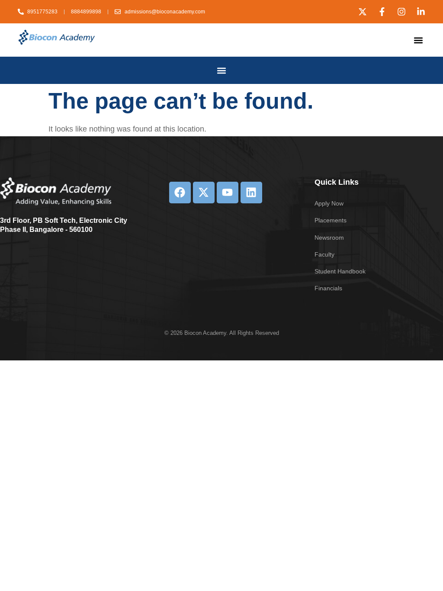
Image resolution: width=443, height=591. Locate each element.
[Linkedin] (251, 192)
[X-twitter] (362, 11)
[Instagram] (401, 11)
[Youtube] (227, 192)
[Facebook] (180, 192)
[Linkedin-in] (421, 11)
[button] (418, 40)
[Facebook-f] (382, 11)
